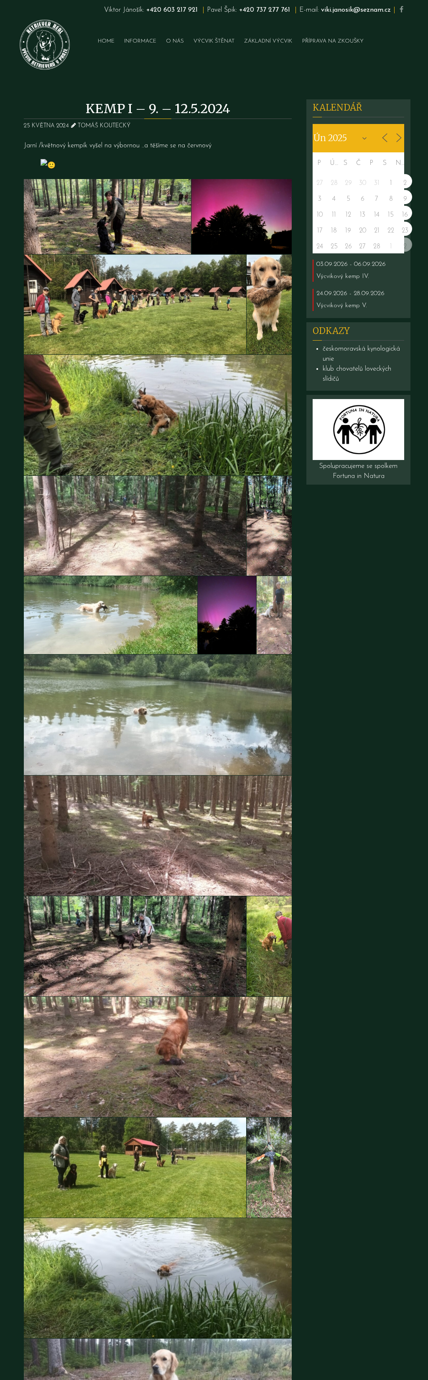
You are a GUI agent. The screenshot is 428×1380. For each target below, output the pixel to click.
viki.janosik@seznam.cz (356, 10)
